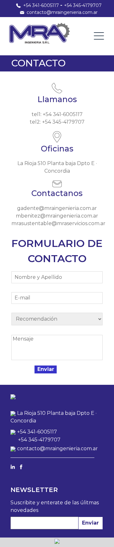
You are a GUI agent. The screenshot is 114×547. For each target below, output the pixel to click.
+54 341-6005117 (41, 5)
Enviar (90, 523)
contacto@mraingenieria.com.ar (62, 12)
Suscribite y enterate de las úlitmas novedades (54, 506)
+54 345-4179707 (83, 5)
